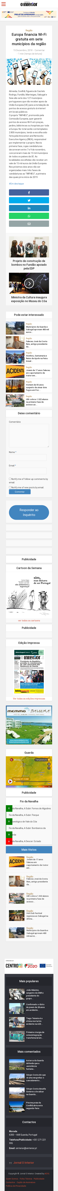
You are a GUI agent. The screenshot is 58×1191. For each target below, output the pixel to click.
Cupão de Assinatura (26, 1182)
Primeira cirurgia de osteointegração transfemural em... (35, 1035)
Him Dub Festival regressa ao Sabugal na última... (37, 916)
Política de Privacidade (16, 1186)
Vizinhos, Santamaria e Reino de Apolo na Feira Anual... (36, 358)
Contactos (10, 1182)
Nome (12, 452)
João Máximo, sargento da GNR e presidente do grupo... (34, 994)
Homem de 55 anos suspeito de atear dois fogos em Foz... (36, 387)
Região (29, 30)
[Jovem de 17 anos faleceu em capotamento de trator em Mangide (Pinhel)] (17, 861)
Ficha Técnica (26, 1179)
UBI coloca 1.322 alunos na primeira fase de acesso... (37, 899)
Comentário (15, 422)
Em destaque (17, 183)
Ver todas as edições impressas (29, 698)
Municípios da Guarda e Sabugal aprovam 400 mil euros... (37, 329)
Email (12, 465)
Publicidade (39, 1179)
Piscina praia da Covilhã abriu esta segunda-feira (34, 1105)
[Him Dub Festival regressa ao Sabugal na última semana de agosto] (17, 915)
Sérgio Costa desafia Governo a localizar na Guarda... (36, 1092)
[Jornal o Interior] (29, 3)
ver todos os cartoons (29, 620)
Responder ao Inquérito (29, 512)
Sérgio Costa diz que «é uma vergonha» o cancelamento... (36, 1078)
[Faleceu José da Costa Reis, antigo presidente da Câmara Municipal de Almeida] (17, 881)
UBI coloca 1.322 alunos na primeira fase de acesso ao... (37, 402)
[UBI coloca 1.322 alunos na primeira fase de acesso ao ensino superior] (17, 898)
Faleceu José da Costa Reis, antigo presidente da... (36, 344)
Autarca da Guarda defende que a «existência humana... (35, 1064)
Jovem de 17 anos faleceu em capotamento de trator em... (38, 373)
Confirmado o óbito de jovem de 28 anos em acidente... (35, 1007)
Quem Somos (12, 1179)
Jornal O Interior (23, 1162)
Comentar (40, 50)
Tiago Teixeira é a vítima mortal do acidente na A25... (34, 1021)
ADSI (47, 1173)
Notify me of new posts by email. (27, 487)
